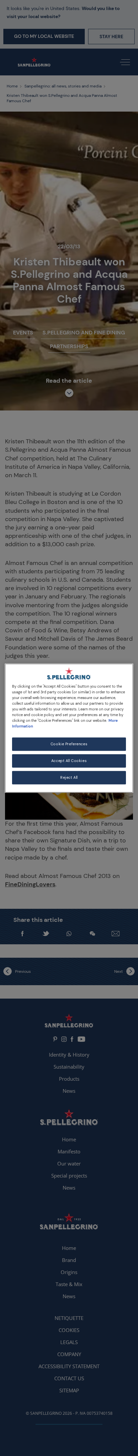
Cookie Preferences (69, 744)
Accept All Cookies (69, 760)
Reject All (69, 777)
